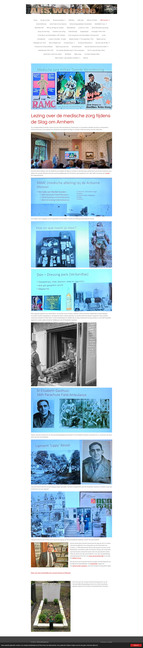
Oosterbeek (93, 564)
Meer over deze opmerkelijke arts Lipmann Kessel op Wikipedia (51, 573)
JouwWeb (109, 642)
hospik (107, 173)
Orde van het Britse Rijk (96, 556)
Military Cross (76, 558)
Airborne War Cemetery (79, 566)
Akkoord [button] (136, 645)
